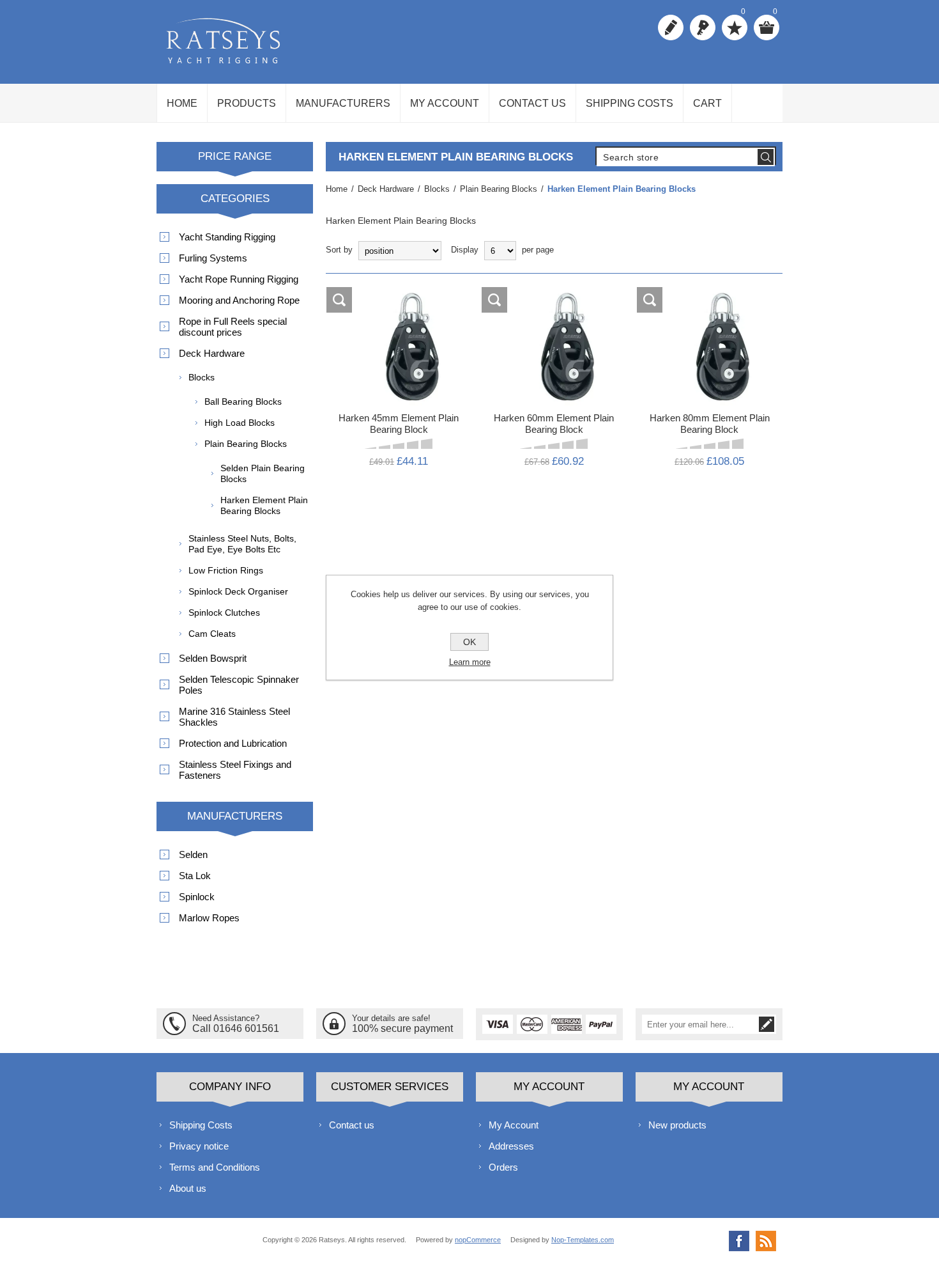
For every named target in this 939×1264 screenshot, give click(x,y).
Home (336, 189)
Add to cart (409, 300)
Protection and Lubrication (233, 743)
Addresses (511, 1146)
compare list (340, 300)
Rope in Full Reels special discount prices (233, 327)
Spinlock (197, 896)
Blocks (201, 377)
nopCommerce (478, 1240)
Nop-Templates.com (582, 1240)
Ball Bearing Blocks (243, 401)
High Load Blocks (239, 422)
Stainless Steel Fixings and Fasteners (235, 770)
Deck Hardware (212, 353)
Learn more (470, 662)
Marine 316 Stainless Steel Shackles (234, 717)
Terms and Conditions (214, 1167)
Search (765, 157)
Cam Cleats (212, 633)
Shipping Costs (201, 1125)
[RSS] (766, 1241)
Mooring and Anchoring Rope (239, 300)
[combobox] (676, 157)
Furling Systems (213, 258)
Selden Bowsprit (213, 658)
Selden (193, 854)
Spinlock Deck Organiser (238, 591)
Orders (503, 1167)
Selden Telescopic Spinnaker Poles (239, 685)
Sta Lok (195, 875)
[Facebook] (739, 1241)
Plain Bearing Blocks (245, 444)
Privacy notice (199, 1146)
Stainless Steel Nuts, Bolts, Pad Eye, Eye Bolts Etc (242, 543)
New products (677, 1125)
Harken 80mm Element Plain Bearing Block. (709, 330)
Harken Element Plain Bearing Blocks (264, 505)
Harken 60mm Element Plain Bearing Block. (554, 330)
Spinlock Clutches (224, 612)
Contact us (351, 1125)
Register (670, 27)
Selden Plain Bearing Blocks (262, 473)
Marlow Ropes (209, 917)
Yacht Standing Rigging (227, 236)
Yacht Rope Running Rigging (238, 279)
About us (187, 1188)
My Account (513, 1125)
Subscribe (766, 1024)
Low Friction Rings (225, 570)
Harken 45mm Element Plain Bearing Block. (399, 330)
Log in (702, 27)
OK (469, 642)
